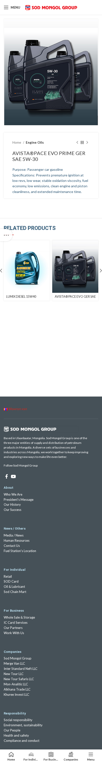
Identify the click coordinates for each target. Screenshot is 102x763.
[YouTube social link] (13, 476)
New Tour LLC (14, 674)
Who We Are (13, 494)
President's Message (18, 500)
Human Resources (16, 540)
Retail (8, 576)
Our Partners (13, 628)
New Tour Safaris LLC (19, 679)
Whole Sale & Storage (19, 617)
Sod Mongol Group (17, 658)
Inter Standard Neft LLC (20, 669)
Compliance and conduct (21, 741)
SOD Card (11, 581)
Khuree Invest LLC (16, 694)
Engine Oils (35, 142)
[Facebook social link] (6, 476)
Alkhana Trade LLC (17, 689)
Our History (12, 504)
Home (17, 142)
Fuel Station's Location (20, 551)
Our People (12, 730)
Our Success (12, 510)
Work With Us (14, 633)
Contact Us (12, 546)
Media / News (14, 535)
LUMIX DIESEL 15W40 (21, 296)
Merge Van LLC (14, 663)
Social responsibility (18, 720)
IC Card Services (15, 622)
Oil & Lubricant (14, 587)
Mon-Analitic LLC (16, 684)
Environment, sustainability (23, 725)
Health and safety (16, 735)
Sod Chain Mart (15, 592)
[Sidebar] (6, 235)
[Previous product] (77, 142)
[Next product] (87, 142)
